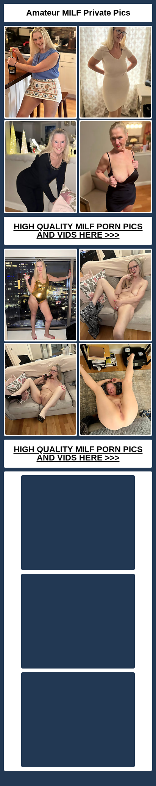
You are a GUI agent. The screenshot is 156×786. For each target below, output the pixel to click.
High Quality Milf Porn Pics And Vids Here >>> (78, 231)
